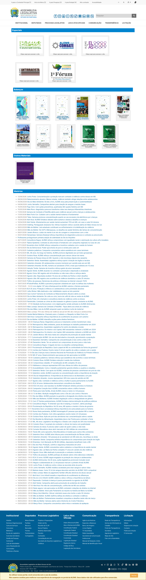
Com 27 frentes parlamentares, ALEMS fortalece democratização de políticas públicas (65, 401)
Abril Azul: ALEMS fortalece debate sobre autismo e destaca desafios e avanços (57, 220)
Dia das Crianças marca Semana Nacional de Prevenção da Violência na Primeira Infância (65, 352)
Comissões (41, 536)
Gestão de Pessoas (12, 538)
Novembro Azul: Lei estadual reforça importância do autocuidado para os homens (62, 409)
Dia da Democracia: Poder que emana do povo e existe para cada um (53, 248)
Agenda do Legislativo (112, 533)
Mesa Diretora (29, 520)
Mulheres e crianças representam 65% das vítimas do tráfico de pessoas (60, 365)
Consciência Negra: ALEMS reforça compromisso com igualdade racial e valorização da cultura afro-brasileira (67, 240)
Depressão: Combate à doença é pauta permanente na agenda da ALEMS (60, 480)
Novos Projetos (43, 528)
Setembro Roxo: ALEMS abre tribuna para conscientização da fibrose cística (61, 434)
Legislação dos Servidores (72, 548)
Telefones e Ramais (12, 551)
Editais (126, 523)
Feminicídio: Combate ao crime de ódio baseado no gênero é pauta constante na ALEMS (60, 301)
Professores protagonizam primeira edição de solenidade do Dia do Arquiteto (46, 237)
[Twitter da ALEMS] (72, 16)
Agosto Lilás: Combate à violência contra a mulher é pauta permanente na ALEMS (63, 381)
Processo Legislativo (55, 23)
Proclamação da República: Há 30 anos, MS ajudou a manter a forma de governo (63, 406)
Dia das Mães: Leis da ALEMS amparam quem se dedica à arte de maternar (55, 309)
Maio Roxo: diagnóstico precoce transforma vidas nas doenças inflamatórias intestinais (59, 209)
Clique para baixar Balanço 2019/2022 (83, 118)
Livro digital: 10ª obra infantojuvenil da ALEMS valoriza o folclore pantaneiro (61, 286)
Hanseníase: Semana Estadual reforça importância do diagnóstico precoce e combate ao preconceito (65, 235)
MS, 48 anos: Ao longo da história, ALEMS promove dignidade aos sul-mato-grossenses (59, 253)
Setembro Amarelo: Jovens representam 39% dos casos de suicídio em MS (61, 378)
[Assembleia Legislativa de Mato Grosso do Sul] (23, 13)
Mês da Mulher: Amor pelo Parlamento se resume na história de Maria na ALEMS (63, 491)
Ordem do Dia (42, 523)
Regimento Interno (69, 543)
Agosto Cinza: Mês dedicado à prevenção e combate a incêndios (57, 452)
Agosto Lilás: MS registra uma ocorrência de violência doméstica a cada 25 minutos (58, 278)
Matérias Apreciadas (44, 531)
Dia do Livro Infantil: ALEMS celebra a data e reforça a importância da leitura (61, 478)
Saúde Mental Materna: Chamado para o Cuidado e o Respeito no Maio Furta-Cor (57, 314)
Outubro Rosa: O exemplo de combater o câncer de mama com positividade (61, 424)
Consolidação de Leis (45, 538)
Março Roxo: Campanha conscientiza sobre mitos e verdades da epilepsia (61, 503)
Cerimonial (9, 541)
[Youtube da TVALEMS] (63, 16)
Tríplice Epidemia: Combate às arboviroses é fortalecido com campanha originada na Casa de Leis (63, 243)
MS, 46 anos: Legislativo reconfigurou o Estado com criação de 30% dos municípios (64, 422)
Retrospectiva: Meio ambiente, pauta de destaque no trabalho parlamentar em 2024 (64, 324)
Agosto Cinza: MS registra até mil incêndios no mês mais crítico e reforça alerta (56, 273)
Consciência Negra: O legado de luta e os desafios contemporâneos (58, 345)
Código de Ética (69, 546)
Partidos (27, 523)
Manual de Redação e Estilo (91, 541)
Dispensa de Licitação (131, 525)
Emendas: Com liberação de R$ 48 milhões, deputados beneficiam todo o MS (62, 442)
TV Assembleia (87, 531)
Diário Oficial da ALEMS (71, 523)
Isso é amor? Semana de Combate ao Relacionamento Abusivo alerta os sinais (56, 294)
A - (119, 2)
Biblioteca (9, 531)
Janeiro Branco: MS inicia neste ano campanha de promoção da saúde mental (62, 335)
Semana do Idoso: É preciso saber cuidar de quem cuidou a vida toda (59, 427)
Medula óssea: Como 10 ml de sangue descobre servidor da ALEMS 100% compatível (64, 470)
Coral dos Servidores (13, 536)
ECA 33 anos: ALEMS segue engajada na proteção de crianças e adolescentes (62, 457)
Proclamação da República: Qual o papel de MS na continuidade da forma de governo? (65, 347)
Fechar (134, 575)
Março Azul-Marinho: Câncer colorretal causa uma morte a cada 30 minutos (61, 493)
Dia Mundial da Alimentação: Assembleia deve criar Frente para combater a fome (63, 419)
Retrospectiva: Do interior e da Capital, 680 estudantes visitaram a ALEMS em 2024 (64, 329)
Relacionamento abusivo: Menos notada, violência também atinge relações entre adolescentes (62, 199)
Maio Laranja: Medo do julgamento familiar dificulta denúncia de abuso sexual (62, 473)
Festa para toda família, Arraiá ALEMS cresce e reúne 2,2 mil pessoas (58, 391)
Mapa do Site (109, 536)
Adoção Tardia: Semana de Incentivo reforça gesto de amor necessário (53, 268)
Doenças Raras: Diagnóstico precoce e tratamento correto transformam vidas (62, 322)
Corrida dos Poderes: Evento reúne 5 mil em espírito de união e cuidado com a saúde (64, 350)
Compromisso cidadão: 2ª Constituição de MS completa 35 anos (57, 363)
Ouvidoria (108, 531)
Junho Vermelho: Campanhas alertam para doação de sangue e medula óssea (56, 204)
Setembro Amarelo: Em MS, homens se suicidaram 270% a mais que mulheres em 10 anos (60, 266)
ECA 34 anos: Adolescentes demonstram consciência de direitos (57, 383)
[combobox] (114, 16)
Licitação (126, 23)
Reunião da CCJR (43, 525)
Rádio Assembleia (88, 533)
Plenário (40, 533)
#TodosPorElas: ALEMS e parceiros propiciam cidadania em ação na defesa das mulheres (60, 283)
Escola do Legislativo (13, 533)
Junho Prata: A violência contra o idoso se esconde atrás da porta (57, 465)
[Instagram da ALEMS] (59, 16)
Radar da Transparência (112, 520)
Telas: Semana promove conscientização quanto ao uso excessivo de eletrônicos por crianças (62, 217)
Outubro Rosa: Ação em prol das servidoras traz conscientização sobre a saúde (62, 416)
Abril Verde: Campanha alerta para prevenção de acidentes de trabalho (59, 483)
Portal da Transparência (112, 528)
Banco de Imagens (88, 525)
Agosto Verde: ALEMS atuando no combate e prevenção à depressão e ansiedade (57, 271)
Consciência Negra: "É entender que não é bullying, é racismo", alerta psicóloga (62, 404)
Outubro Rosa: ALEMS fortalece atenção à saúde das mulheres (56, 360)
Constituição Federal (70, 528)
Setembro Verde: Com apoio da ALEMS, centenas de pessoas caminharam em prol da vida (66, 370)
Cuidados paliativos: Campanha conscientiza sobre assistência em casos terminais (57, 250)
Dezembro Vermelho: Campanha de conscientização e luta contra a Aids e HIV (62, 340)
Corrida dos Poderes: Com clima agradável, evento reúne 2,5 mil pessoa (60, 414)
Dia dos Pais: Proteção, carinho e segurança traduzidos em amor (57, 445)
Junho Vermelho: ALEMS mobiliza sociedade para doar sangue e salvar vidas (61, 468)
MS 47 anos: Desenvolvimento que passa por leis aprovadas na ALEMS (59, 355)
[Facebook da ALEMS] (55, 16)
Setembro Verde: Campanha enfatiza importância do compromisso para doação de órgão (66, 439)
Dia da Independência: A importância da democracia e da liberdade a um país (62, 376)
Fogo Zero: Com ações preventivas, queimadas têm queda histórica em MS (55, 207)
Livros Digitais (86, 528)
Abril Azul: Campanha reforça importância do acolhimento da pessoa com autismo (57, 317)
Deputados (36, 23)
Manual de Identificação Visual (92, 543)
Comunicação (95, 23)
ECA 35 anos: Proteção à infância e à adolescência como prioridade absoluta (55, 289)
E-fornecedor (128, 533)
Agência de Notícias (88, 520)
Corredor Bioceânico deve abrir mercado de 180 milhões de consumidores (60, 429)
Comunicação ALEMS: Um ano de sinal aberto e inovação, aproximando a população (63, 337)
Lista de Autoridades (12, 543)
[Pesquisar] (134, 16)
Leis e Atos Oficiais (76, 23)
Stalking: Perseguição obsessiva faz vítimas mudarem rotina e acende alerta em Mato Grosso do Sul (64, 225)
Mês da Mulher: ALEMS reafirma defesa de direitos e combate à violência (60, 496)
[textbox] (113, 15)
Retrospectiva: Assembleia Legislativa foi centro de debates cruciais (58, 327)
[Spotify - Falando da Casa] (88, 16)
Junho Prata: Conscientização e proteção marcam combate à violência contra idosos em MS (61, 197)
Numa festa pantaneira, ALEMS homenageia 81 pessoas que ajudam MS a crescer (63, 411)
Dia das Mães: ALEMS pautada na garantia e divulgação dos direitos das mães (62, 396)
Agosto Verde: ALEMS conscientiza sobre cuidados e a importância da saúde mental (64, 447)
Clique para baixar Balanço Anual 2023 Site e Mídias (63, 118)
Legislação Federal (70, 530)
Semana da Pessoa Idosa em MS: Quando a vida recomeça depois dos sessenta (57, 258)
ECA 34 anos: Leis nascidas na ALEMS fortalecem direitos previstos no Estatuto (63, 386)
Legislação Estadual (70, 540)
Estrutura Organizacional (14, 523)
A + (129, 2)
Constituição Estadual (71, 533)
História (8, 520)
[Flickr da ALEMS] (80, 16)
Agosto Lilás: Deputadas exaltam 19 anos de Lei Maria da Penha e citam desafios (57, 276)
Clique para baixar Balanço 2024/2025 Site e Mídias (23, 118)
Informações (128, 520)
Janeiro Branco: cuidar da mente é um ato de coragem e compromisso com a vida (57, 232)
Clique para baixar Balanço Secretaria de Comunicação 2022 (103, 117)
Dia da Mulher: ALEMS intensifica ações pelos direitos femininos (50, 319)
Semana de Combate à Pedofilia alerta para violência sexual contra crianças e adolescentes (61, 212)
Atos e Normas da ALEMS (72, 525)
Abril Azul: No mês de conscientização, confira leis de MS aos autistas (59, 485)
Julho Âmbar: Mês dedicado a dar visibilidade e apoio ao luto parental (53, 291)
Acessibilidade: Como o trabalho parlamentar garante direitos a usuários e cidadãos (64, 368)
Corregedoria (29, 536)
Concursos (9, 528)
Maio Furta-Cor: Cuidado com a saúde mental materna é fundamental (52, 214)
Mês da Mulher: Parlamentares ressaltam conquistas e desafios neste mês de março (64, 498)
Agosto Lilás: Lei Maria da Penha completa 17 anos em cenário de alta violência (62, 450)
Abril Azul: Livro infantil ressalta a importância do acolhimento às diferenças (61, 475)
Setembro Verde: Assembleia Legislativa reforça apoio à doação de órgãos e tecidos (58, 260)
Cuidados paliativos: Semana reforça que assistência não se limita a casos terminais (64, 358)
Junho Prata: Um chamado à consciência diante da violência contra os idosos (56, 299)
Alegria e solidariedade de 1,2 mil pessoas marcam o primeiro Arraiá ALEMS (61, 462)
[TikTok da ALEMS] (76, 16)
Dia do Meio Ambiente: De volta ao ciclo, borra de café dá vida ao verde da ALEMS (58, 296)
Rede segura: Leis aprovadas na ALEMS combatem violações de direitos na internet (64, 488)
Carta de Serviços (12, 525)
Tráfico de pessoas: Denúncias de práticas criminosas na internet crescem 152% (57, 281)
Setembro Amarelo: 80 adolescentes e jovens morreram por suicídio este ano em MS (58, 263)
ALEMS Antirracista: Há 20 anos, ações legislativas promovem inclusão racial (61, 460)
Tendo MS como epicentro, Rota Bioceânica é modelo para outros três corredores (63, 432)
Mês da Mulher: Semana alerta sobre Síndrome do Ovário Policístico (58, 501)
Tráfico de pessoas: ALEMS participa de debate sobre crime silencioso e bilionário (63, 455)
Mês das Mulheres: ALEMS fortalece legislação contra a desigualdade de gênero (63, 398)
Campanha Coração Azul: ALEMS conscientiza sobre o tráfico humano (59, 388)
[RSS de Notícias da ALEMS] (92, 16)
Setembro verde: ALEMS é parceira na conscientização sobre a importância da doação (65, 373)
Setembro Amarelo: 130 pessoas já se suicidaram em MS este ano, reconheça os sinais (65, 437)
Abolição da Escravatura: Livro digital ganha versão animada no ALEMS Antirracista (64, 304)
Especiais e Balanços (89, 523)
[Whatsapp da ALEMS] (68, 16)
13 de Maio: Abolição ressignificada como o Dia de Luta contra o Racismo (60, 393)
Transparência (112, 23)
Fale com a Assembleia (112, 538)
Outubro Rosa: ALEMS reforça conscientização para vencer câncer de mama (55, 255)
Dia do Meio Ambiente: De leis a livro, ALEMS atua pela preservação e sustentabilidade (59, 202)
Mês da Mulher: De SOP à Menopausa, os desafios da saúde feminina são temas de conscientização (64, 230)
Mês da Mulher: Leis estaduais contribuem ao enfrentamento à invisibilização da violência (60, 227)
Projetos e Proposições (45, 520)
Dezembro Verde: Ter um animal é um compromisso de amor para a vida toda (62, 342)
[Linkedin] (84, 16)
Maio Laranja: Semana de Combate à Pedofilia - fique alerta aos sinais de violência (58, 307)
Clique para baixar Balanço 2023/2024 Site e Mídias (43, 118)
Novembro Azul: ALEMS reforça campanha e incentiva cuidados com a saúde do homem (60, 245)
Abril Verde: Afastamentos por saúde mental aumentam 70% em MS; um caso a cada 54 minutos (63, 222)
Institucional (21, 23)
